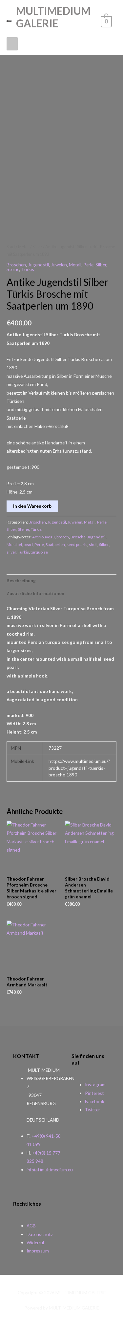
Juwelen (59, 264)
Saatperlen (55, 544)
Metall (24, 246)
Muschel (14, 544)
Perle (88, 264)
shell (93, 544)
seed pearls (77, 544)
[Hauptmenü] (12, 43)
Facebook (94, 1101)
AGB (31, 1225)
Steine (13, 269)
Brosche (78, 536)
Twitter (92, 1109)
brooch (62, 536)
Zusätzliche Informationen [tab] (35, 593)
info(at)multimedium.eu (50, 1169)
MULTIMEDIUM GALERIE (53, 17)
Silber (37, 246)
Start (11, 246)
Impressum (38, 1250)
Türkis (27, 269)
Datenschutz (40, 1234)
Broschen (16, 264)
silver (11, 552)
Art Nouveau (43, 536)
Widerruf (35, 1242)
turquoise (39, 552)
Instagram (95, 1084)
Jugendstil (38, 264)
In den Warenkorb (32, 506)
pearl (28, 544)
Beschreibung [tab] (21, 580)
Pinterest (94, 1093)
